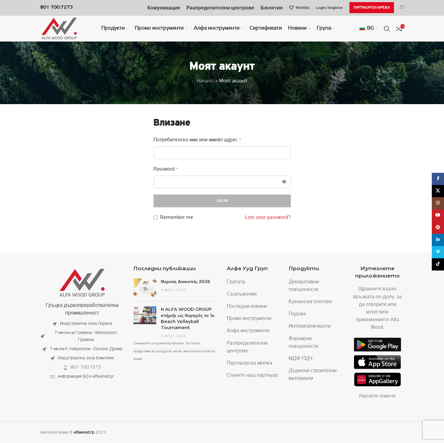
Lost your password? (268, 217)
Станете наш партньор (252, 375)
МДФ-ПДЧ (300, 358)
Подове (297, 314)
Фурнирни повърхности (303, 342)
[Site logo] (59, 28)
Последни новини (247, 306)
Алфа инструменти (248, 331)
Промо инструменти (249, 318)
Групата (236, 282)
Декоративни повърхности (304, 285)
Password (165, 169)
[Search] (387, 29)
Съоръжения (242, 294)
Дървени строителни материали (313, 374)
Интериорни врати (309, 326)
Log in (222, 201)
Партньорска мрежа (249, 363)
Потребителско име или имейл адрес (197, 140)
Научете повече (377, 396)
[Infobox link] (402, 7)
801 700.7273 (85, 367)
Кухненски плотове (310, 302)
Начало (205, 81)
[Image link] (82, 282)
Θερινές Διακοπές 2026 (185, 281)
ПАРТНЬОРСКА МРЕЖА (372, 7)
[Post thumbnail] (144, 287)
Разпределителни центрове (247, 347)
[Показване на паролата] (284, 182)
